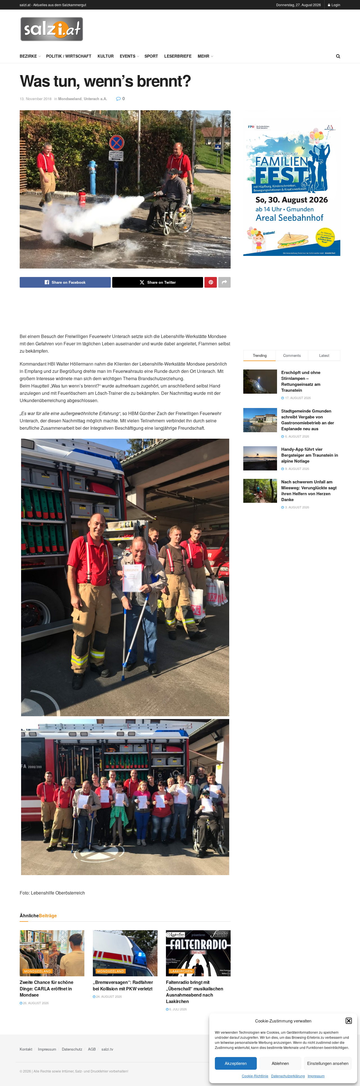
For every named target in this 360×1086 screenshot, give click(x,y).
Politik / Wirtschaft (68, 56)
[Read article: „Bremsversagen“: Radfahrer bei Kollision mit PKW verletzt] (125, 953)
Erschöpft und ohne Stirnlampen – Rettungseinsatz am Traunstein (300, 381)
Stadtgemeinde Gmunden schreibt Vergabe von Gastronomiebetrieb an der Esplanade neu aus (307, 420)
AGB (92, 1049)
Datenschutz (72, 1049)
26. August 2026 (35, 1003)
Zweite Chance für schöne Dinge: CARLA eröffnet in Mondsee (46, 988)
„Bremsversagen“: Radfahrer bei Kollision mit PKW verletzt (123, 985)
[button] (349, 1021)
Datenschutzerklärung (288, 1075)
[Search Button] (338, 56)
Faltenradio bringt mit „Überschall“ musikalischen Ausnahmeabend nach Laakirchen (194, 991)
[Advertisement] (238, 28)
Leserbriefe (178, 56)
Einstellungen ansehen (327, 1063)
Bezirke (28, 56)
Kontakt (26, 1049)
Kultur (106, 56)
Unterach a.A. (95, 98)
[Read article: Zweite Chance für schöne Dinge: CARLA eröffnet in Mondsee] (52, 953)
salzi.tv (107, 1049)
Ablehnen (280, 1063)
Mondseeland (70, 98)
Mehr (203, 56)
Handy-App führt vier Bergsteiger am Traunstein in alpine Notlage (309, 455)
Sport (151, 56)
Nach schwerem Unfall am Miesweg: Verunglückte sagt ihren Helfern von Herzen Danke (309, 491)
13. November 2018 (35, 98)
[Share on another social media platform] (224, 282)
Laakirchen (181, 971)
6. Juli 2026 (177, 1009)
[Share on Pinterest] (210, 282)
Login (335, 4)
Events (127, 56)
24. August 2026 (108, 996)
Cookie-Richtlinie (255, 1075)
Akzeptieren (236, 1063)
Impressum (316, 1075)
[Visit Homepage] (52, 29)
